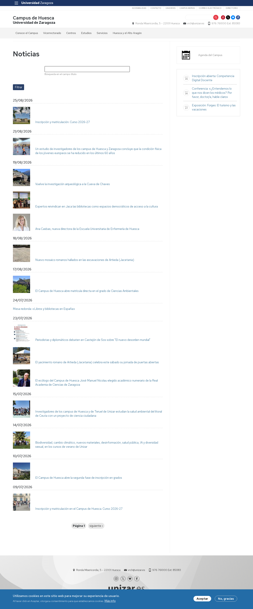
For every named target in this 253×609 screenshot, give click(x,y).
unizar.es (170, 8)
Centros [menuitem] (71, 33)
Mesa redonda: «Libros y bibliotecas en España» (44, 309)
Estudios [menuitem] (86, 33)
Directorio (232, 8)
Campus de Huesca (33, 18)
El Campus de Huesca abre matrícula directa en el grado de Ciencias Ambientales (87, 291)
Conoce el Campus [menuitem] (26, 33)
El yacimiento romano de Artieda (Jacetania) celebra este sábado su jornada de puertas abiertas (97, 362)
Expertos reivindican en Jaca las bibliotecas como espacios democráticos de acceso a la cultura (96, 206)
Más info (110, 601)
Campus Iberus (187, 8)
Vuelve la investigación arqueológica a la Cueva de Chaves (72, 184)
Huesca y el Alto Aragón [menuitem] (127, 33)
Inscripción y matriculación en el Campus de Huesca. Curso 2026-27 (79, 509)
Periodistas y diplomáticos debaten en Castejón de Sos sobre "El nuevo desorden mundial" (92, 340)
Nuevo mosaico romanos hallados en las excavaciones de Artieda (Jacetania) (84, 260)
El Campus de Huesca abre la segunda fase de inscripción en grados (78, 478)
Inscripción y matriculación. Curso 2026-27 (62, 122)
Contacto (156, 8)
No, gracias (226, 599)
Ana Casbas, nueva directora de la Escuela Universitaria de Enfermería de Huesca (87, 229)
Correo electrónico (210, 8)
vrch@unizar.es (195, 23)
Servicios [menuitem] (102, 33)
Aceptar (202, 599)
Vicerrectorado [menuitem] (52, 33)
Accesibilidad (139, 8)
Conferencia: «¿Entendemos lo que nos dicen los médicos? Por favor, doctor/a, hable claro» (212, 93)
